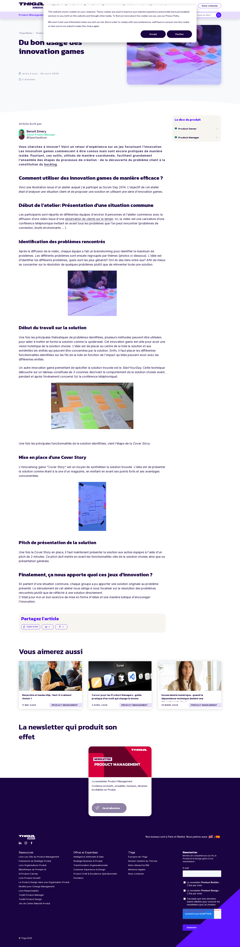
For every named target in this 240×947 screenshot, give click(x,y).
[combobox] (203, 15)
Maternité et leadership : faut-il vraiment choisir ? (47, 696)
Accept (153, 34)
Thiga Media (25, 33)
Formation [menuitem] (78, 878)
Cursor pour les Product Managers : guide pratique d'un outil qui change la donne (117, 696)
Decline (179, 34)
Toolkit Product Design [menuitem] (30, 899)
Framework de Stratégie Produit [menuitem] (35, 861)
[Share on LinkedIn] (48, 626)
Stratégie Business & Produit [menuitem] (87, 861)
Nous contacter (210, 5)
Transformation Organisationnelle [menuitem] (90, 865)
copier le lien (32, 626)
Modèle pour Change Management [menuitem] (37, 886)
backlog (50, 164)
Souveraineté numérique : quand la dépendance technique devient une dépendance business (182, 698)
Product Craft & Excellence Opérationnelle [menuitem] (95, 873)
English (211, 836)
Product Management (32, 15)
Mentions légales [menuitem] (136, 869)
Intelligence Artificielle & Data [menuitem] (88, 856)
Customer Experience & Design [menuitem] (89, 869)
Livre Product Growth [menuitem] (29, 878)
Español (218, 836)
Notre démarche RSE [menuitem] (138, 865)
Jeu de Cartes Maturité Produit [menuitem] (34, 903)
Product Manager (188, 137)
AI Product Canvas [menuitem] (28, 873)
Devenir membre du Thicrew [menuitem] (142, 861)
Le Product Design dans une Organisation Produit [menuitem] (44, 882)
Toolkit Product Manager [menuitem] (31, 895)
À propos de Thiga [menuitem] (137, 856)
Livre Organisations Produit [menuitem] (32, 865)
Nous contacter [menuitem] (136, 873)
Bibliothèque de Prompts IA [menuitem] (32, 869)
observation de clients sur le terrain (89, 219)
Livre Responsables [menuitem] (29, 890)
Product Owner (187, 128)
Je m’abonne (111, 808)
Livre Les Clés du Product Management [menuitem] (39, 856)
